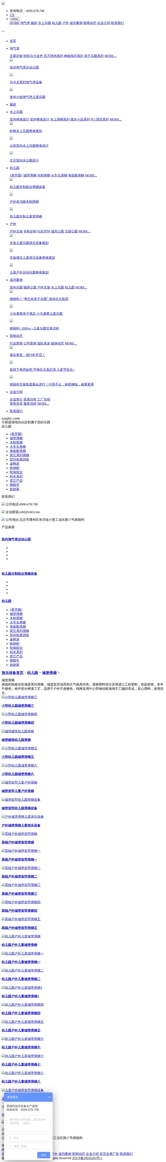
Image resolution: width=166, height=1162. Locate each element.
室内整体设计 (19, 119)
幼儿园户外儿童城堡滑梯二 (21, 979)
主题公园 (71, 231)
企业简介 (16, 399)
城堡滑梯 (29, 175)
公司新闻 (29, 343)
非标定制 (29, 231)
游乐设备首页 (12, 673)
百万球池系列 (53, 56)
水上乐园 (44, 23)
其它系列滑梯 (19, 455)
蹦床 (34, 23)
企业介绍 (103, 23)
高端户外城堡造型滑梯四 (19, 910)
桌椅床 (14, 463)
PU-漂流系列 (100, 119)
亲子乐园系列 (94, 56)
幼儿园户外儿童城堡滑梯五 (21, 1030)
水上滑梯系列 (60, 119)
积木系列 (16, 476)
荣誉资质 (16, 403)
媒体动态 (57, 343)
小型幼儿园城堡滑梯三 (18, 705)
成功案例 (76, 23)
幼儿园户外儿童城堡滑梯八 (21, 1081)
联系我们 (117, 23)
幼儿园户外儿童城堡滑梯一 (21, 962)
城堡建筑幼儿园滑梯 (16, 740)
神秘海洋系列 (73, 56)
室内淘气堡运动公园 (16, 539)
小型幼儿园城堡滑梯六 (18, 774)
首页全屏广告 (109, 1154)
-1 (87, 1158)
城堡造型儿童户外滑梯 (18, 791)
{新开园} (16, 175)
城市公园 (57, 231)
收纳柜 (14, 468)
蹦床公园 (29, 287)
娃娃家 (14, 489)
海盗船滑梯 (76, 175)
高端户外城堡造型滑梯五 (19, 928)
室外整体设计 (39, 119)
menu (14, 18)
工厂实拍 (43, 399)
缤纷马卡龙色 (33, 56)
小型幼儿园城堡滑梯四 (18, 722)
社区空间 (43, 231)
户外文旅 (16, 231)
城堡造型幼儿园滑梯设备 (19, 808)
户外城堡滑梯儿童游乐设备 (21, 825)
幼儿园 (57, 23)
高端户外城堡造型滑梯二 (19, 876)
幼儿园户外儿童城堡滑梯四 (21, 1013)
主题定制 (16, 56)
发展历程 (29, 399)
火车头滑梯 (59, 175)
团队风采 (43, 343)
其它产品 (16, 480)
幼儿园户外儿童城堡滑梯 (19, 945)
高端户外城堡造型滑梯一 (19, 859)
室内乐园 (16, 287)
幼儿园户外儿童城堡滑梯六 (21, 1047)
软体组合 (16, 472)
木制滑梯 (43, 175)
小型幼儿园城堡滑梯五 (18, 756)
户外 (65, 23)
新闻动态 (89, 23)
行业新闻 (16, 343)
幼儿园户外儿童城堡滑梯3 (20, 996)
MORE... (110, 56)
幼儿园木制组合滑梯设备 (19, 573)
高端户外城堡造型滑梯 (18, 842)
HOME (14, 23)
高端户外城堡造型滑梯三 (19, 893)
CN (12, 15)
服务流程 (29, 403)
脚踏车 (14, 485)
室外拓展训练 (19, 459)
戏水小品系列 (80, 119)
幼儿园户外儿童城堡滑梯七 (21, 1064)
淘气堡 (25, 23)
